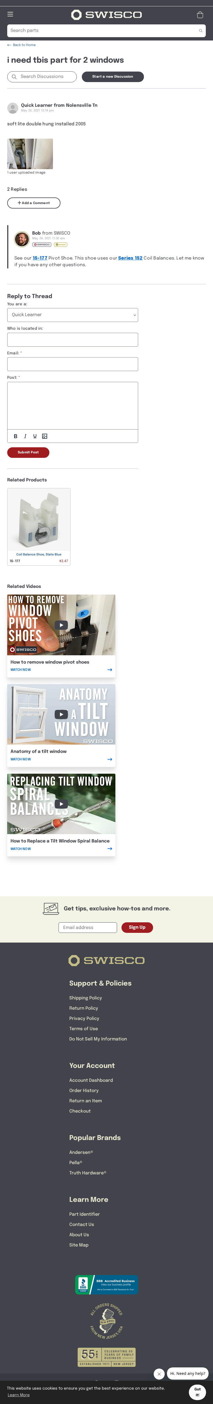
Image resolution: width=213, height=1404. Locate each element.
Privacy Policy (84, 1018)
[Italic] (25, 436)
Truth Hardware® (87, 1173)
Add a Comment (35, 203)
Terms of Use (83, 1029)
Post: (12, 378)
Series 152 (130, 258)
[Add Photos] (44, 436)
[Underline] (35, 436)
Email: (13, 353)
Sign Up (137, 927)
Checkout (80, 1111)
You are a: (17, 304)
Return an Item (85, 1101)
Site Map (78, 1245)
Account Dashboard (91, 1080)
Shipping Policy (85, 998)
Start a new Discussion (112, 76)
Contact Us (81, 1224)
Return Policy (83, 1008)
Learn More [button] (19, 1395)
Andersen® (81, 1152)
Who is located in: (25, 329)
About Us (79, 1235)
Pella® (75, 1163)
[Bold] (15, 436)
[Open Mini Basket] (201, 14)
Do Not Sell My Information (98, 1039)
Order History (84, 1090)
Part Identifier (84, 1214)
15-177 (40, 258)
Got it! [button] (197, 1392)
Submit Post (28, 452)
